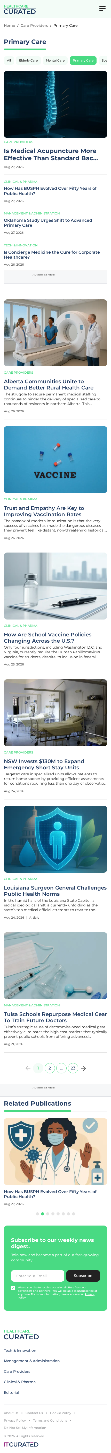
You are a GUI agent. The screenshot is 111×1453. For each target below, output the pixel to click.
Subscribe (83, 1275)
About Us (11, 1413)
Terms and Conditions (50, 1420)
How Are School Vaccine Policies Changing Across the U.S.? (47, 637)
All (9, 60)
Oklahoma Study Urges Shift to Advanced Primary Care (48, 223)
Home (9, 25)
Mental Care (55, 60)
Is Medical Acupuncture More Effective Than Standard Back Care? (50, 154)
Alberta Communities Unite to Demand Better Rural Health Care (48, 384)
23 (73, 1068)
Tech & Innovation (21, 245)
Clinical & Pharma (20, 182)
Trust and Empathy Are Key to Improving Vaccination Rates (44, 511)
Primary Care (83, 60)
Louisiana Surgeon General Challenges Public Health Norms (55, 891)
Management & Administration (32, 213)
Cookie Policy (60, 1413)
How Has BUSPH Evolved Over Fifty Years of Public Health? (50, 191)
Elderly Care (28, 60)
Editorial (11, 1392)
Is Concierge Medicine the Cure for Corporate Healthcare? (52, 255)
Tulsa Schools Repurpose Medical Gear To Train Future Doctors (55, 1017)
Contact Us (34, 1413)
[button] (37, 1213)
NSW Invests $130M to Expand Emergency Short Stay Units (44, 764)
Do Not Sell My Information (25, 1428)
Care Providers (34, 25)
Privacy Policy (15, 1420)
